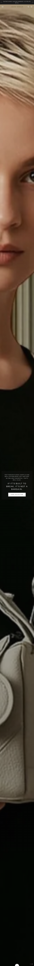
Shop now (17, 493)
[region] (17, 485)
